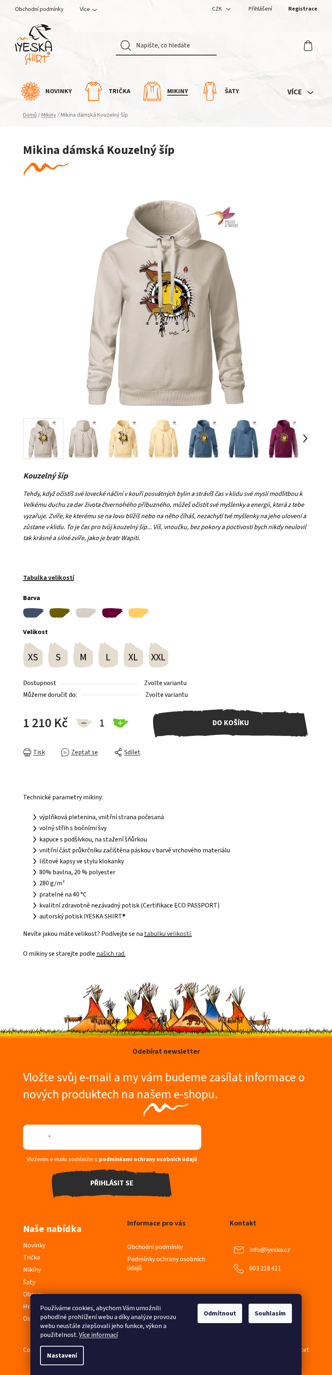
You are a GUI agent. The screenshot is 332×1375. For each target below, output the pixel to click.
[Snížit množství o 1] (84, 723)
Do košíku (231, 723)
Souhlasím (270, 1313)
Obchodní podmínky (39, 9)
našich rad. (111, 953)
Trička (31, 1257)
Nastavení (62, 1355)
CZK (217, 9)
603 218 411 (265, 1268)
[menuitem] (46, 91)
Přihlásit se (112, 1183)
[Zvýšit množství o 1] (120, 723)
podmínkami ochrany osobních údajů (148, 1159)
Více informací (98, 1334)
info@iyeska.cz (269, 1249)
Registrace (302, 9)
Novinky (34, 1245)
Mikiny (32, 1269)
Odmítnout (220, 1313)
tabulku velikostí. (168, 933)
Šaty (29, 1282)
